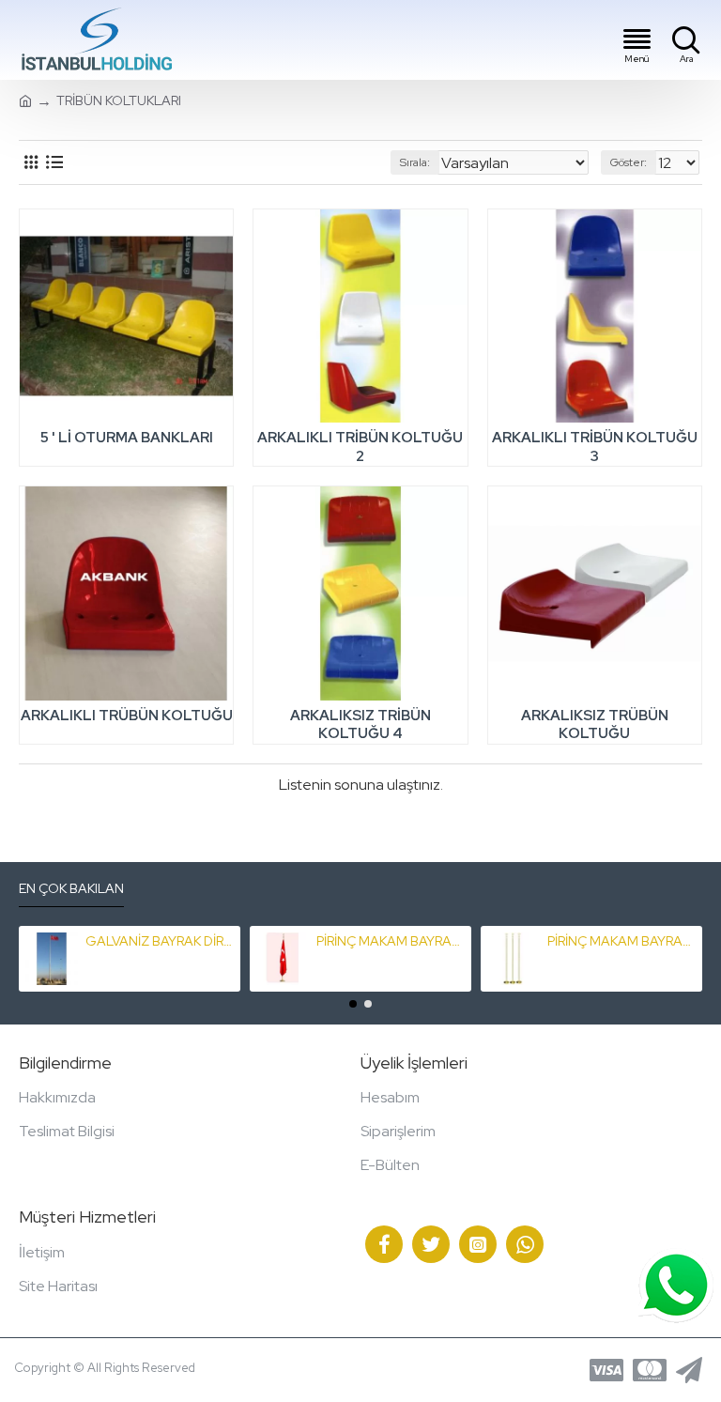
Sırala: (415, 162)
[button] (353, 1004)
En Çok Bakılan (71, 889)
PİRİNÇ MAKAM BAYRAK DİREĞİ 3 (391, 940)
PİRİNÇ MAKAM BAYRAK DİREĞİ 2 (622, 940)
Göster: (628, 162)
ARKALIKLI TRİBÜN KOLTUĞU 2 (360, 447)
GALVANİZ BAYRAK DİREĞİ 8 (160, 940)
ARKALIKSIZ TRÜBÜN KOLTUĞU (594, 725)
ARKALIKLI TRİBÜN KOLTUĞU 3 (595, 447)
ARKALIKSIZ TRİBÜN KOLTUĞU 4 (360, 725)
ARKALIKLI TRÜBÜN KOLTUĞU (127, 716)
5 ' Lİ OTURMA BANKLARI (126, 438)
